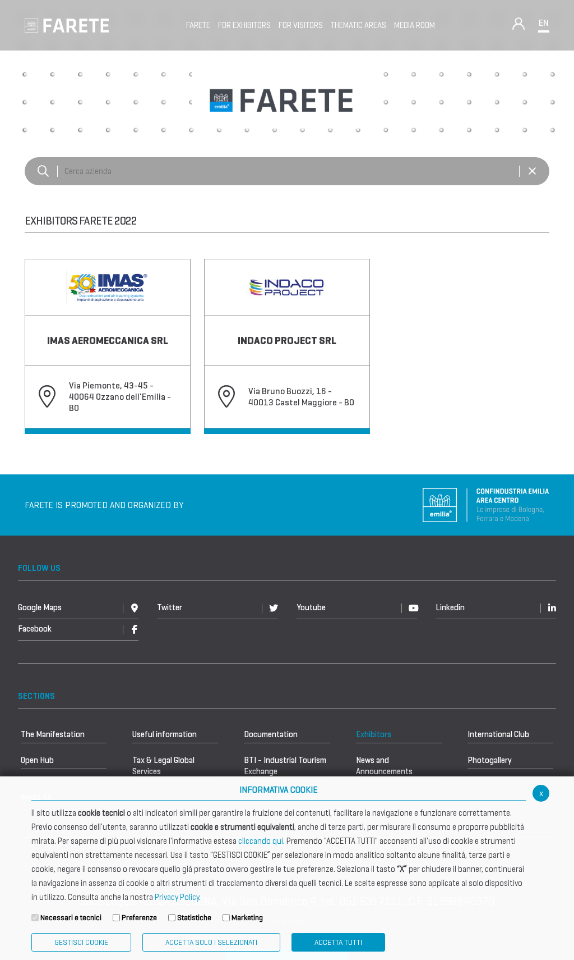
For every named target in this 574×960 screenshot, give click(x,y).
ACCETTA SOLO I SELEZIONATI (211, 942)
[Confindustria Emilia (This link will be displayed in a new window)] (486, 504)
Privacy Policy (177, 897)
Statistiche (194, 917)
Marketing (247, 917)
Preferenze (139, 917)
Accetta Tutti (338, 942)
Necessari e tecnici (70, 917)
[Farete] (67, 24)
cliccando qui (260, 841)
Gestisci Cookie (81, 942)
